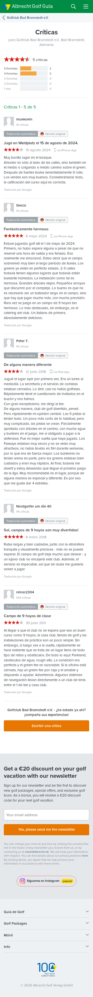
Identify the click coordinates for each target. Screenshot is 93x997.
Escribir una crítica (46, 725)
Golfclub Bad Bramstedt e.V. (27, 17)
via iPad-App (61, 372)
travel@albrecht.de (37, 852)
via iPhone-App (67, 150)
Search (73, 6)
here (85, 855)
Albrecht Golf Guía (32, 6)
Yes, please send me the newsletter (46, 829)
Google (27, 190)
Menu (86, 6)
